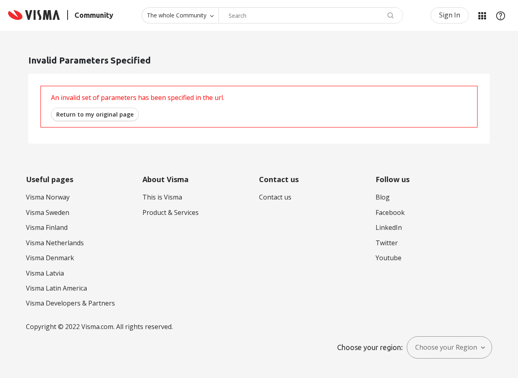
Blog (383, 197)
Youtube (388, 257)
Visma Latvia (45, 273)
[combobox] (311, 15)
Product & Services (170, 212)
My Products (482, 15)
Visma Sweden (47, 212)
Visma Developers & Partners (70, 303)
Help (500, 15)
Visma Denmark (50, 257)
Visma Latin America (56, 288)
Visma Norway (48, 197)
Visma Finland (47, 227)
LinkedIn (389, 227)
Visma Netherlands (55, 242)
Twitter (387, 242)
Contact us (275, 197)
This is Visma (162, 197)
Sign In (449, 15)
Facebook (390, 212)
